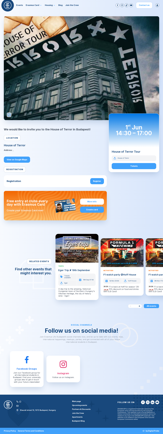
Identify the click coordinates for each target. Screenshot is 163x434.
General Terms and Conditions (31, 431)
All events (151, 306)
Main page (76, 401)
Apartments (77, 417)
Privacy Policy (10, 431)
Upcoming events (79, 405)
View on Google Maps (17, 159)
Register (97, 181)
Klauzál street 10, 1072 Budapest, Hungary (38, 410)
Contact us (144, 5)
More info (92, 201)
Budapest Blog (78, 421)
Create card (92, 209)
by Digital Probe (152, 431)
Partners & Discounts (81, 409)
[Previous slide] (130, 306)
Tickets (134, 166)
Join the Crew (78, 413)
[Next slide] (139, 306)
